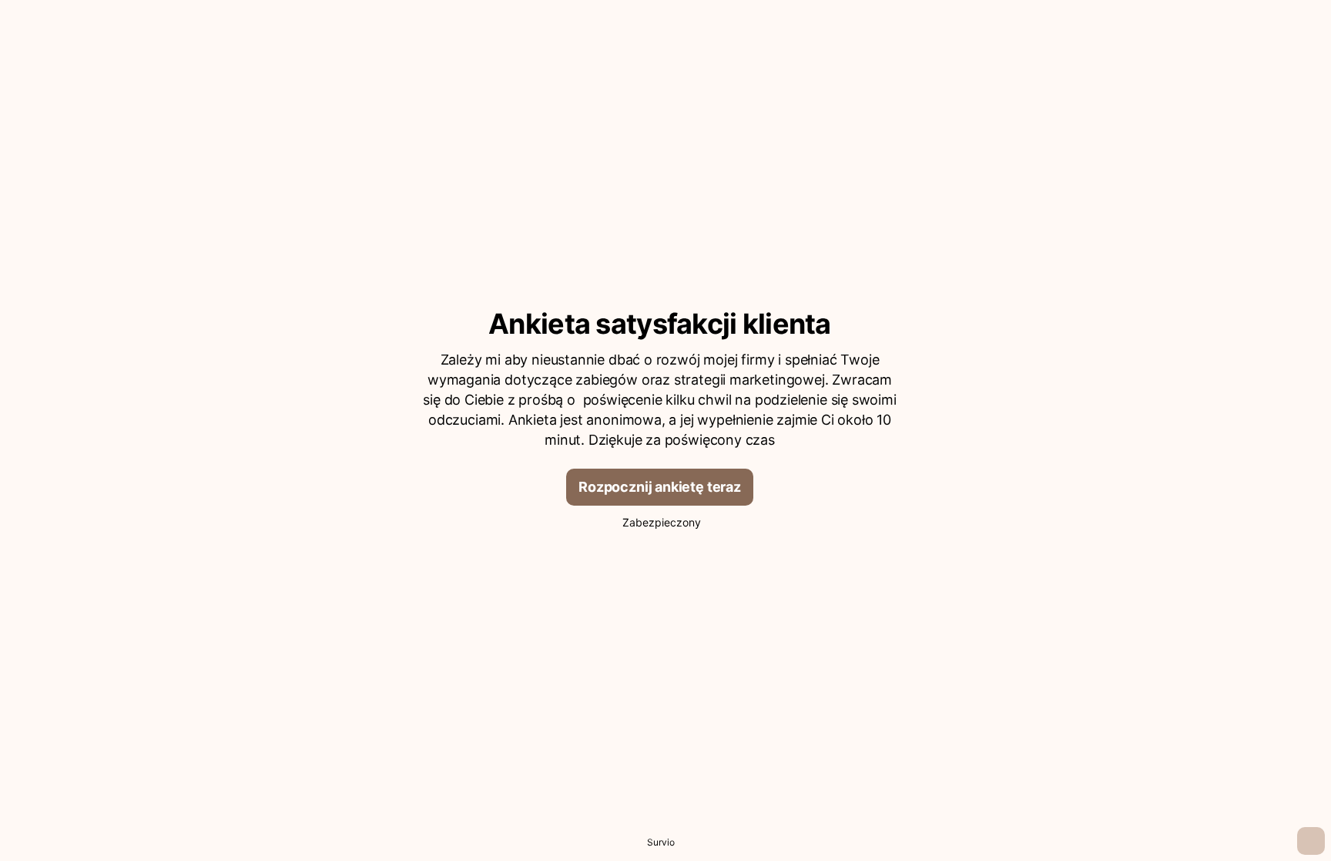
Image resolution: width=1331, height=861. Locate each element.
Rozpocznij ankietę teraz (659, 487)
